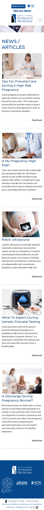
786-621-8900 (22, 11)
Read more (37, 120)
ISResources (21, 507)
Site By (32, 507)
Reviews (25, 504)
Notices (10, 507)
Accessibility (36, 504)
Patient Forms (18, 6)
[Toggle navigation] (40, 20)
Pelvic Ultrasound (15, 239)
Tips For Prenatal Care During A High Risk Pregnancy (19, 85)
